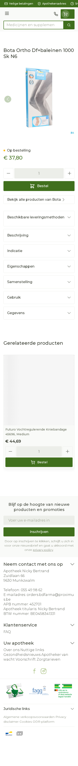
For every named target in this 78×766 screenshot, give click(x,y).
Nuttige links (32, 650)
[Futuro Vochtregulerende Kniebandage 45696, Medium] (39, 390)
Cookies (26, 722)
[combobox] (33, 25)
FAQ (7, 632)
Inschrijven (39, 532)
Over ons (11, 650)
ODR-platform (43, 722)
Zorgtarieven (48, 659)
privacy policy (43, 550)
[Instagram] (43, 671)
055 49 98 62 (31, 590)
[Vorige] (7, 99)
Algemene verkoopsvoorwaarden (29, 717)
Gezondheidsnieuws (22, 655)
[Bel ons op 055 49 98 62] (56, 14)
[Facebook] (34, 671)
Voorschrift (26, 659)
